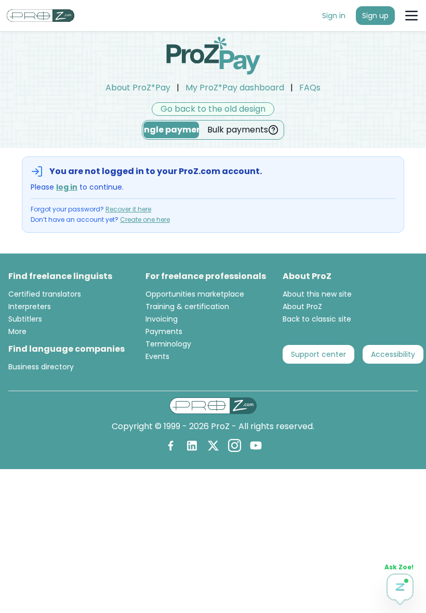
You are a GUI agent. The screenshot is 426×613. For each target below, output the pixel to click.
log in (66, 187)
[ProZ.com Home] (40, 15)
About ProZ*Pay (137, 88)
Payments (163, 331)
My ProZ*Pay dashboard (234, 88)
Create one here (145, 219)
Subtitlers (25, 319)
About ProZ (302, 306)
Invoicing (161, 319)
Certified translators (44, 294)
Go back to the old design (213, 109)
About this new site (317, 294)
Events (157, 356)
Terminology (168, 344)
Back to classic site (317, 319)
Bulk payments (237, 130)
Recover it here (128, 209)
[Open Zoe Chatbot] (400, 587)
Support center (318, 354)
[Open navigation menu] (411, 15)
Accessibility (393, 354)
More (17, 331)
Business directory (41, 367)
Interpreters (29, 306)
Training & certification (187, 306)
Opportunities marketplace (194, 294)
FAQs (310, 88)
